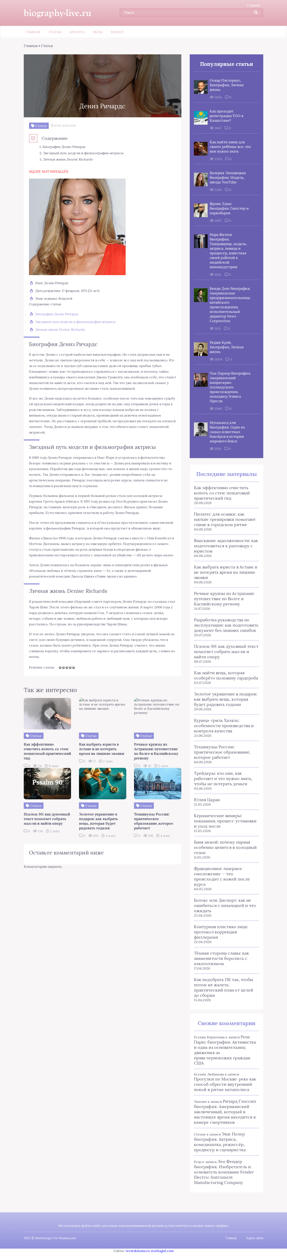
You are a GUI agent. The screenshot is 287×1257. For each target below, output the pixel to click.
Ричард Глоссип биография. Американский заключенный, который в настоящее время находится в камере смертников (225, 1112)
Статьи (55, 32)
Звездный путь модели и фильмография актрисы (75, 322)
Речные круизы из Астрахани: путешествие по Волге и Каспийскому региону (224, 598)
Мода (97, 32)
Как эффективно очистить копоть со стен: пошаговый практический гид (222, 493)
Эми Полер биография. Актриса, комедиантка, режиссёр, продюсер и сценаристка (220, 1141)
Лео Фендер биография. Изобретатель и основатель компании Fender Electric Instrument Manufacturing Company (224, 1172)
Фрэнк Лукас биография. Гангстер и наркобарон (229, 208)
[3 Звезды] (66, 667)
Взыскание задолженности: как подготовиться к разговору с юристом (226, 546)
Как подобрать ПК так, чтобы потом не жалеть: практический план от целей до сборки (223, 987)
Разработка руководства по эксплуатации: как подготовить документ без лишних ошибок (226, 625)
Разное (117, 32)
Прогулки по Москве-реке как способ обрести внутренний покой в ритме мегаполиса (225, 1084)
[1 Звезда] (60, 667)
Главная (253, 5)
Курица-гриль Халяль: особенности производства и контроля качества (224, 725)
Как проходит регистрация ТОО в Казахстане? (226, 116)
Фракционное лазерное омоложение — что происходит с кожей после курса (222, 876)
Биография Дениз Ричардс (57, 314)
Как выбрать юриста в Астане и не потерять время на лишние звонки (225, 572)
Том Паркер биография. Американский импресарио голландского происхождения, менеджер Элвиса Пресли (230, 387)
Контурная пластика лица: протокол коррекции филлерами (221, 932)
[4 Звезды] (70, 667)
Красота (77, 32)
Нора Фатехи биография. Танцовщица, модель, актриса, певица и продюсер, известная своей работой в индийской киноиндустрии (228, 250)
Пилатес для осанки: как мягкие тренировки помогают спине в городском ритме (225, 519)
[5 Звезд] (73, 667)
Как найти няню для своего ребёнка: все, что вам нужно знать (230, 147)
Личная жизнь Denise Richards (60, 329)
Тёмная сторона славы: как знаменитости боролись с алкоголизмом (221, 958)
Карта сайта (254, 1238)
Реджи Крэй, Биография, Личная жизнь (227, 347)
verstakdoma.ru (137, 1251)
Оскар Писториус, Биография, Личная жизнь (227, 85)
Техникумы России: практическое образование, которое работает (222, 752)
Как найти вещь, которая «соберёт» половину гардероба (226, 675)
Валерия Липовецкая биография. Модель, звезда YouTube (228, 177)
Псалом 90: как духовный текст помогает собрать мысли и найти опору (226, 651)
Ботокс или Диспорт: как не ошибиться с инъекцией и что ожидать (225, 905)
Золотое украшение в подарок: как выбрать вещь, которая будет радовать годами (225, 699)
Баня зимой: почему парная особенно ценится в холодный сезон (225, 847)
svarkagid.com (162, 1251)
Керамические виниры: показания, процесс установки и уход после (225, 821)
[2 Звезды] (63, 667)
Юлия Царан (207, 799)
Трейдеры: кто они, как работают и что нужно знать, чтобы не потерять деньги (223, 778)
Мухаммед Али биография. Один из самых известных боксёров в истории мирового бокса (227, 431)
